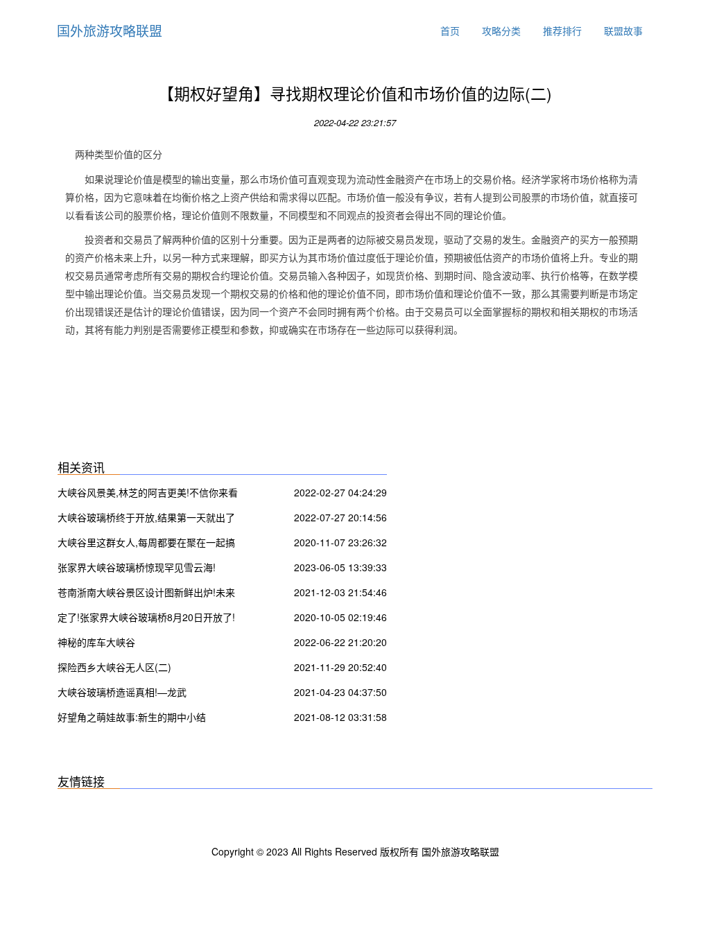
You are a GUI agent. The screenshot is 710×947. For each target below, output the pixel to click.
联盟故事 (623, 30)
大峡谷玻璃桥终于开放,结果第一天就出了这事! (146, 519)
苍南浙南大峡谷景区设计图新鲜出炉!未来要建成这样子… (146, 593)
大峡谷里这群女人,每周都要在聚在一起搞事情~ (146, 544)
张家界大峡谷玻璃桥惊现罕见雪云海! (137, 567)
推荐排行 (562, 30)
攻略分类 (501, 30)
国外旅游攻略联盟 (109, 30)
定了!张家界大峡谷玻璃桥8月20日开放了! (146, 617)
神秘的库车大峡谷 (96, 642)
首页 (450, 30)
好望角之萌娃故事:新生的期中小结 (132, 717)
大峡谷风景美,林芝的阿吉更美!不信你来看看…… (148, 494)
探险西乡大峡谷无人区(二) (114, 667)
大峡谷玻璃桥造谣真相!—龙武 (122, 692)
